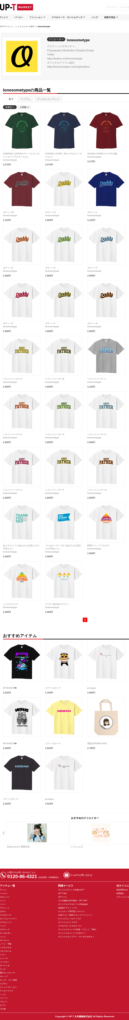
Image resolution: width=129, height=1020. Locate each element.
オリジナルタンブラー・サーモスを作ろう (76, 937)
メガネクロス (5, 947)
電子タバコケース (7, 973)
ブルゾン (4, 1002)
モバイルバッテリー (8, 919)
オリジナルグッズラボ (67, 922)
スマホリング (5, 922)
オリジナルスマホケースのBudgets (73, 904)
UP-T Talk (62, 893)
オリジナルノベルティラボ (69, 919)
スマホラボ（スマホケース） (70, 926)
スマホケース (5, 915)
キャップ (4, 976)
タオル (3, 911)
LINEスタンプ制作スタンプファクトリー (75, 915)
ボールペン (4, 940)
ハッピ (3, 994)
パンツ (3, 904)
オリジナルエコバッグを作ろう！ (72, 933)
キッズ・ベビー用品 (8, 980)
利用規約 (120, 893)
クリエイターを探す (26, 26)
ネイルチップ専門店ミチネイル (71, 911)
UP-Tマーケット (7, 26)
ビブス (3, 1005)
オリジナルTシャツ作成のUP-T (71, 890)
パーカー (18, 17)
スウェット (4, 908)
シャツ (3, 901)
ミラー (3, 955)
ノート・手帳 (5, 944)
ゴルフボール (5, 951)
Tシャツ (4, 17)
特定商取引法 (122, 890)
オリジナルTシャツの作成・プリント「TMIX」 (78, 929)
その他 (3, 1009)
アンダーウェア (6, 991)
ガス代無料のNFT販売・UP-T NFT (72, 901)
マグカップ (4, 929)
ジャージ (4, 998)
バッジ (3, 937)
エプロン (4, 984)
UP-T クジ (62, 897)
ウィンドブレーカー (8, 987)
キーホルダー (5, 933)
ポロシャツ (4, 897)
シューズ (4, 958)
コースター (4, 962)
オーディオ (4, 965)
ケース (3, 969)
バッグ (94, 17)
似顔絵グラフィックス (67, 908)
